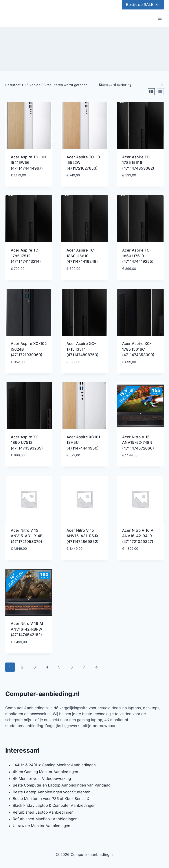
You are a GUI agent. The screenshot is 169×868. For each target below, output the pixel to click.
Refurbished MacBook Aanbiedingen (45, 819)
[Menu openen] (160, 18)
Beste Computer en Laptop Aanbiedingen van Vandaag (61, 785)
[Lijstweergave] (160, 91)
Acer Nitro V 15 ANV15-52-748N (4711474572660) (138, 442)
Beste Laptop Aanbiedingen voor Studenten (51, 792)
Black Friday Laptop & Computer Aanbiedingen (54, 805)
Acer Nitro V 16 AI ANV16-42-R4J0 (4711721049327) (138, 536)
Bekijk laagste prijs (29, 185)
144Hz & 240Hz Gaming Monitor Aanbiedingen (54, 765)
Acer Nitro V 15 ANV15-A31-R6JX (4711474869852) (82, 536)
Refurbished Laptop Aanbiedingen (43, 812)
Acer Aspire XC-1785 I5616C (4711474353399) (138, 349)
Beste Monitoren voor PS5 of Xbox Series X (51, 798)
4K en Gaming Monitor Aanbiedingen (45, 772)
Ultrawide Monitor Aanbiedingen (41, 826)
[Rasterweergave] (151, 91)
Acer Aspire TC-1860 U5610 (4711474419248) (82, 256)
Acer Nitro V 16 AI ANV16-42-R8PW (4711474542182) (27, 629)
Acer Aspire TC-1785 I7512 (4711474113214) (26, 256)
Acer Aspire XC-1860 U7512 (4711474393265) (27, 442)
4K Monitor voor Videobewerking (42, 778)
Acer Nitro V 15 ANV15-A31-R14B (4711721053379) (26, 536)
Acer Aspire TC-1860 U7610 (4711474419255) (137, 256)
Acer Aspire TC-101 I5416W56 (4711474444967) (28, 162)
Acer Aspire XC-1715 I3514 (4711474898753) (82, 349)
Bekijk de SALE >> (143, 4)
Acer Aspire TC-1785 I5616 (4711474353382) (138, 162)
